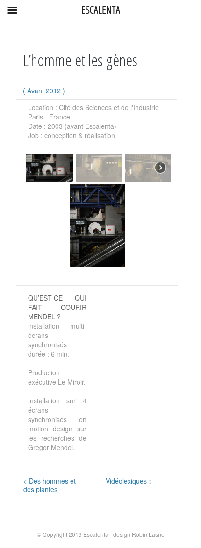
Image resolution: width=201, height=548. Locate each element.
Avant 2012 (44, 90)
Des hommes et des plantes (49, 485)
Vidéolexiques (129, 480)
